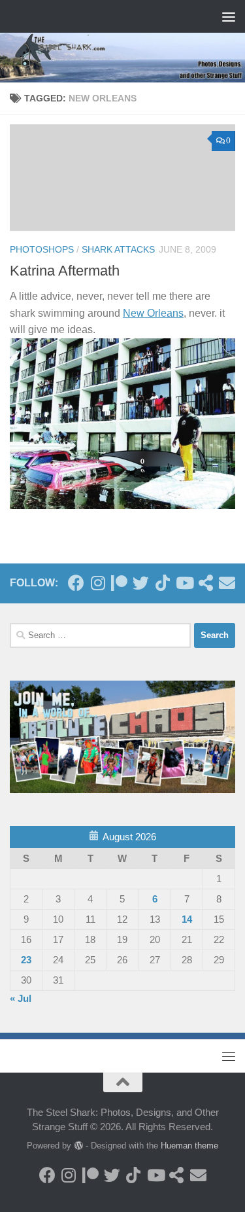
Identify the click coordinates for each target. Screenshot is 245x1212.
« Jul (20, 998)
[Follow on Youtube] (184, 583)
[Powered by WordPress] (78, 1145)
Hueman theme (189, 1145)
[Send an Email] (227, 583)
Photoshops (42, 249)
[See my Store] (205, 583)
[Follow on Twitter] (141, 583)
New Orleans (153, 313)
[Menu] (228, 16)
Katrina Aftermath (65, 270)
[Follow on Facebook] (76, 583)
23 (26, 959)
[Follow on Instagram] (98, 583)
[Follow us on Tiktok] (162, 583)
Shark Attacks (118, 249)
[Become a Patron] (119, 583)
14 (187, 919)
